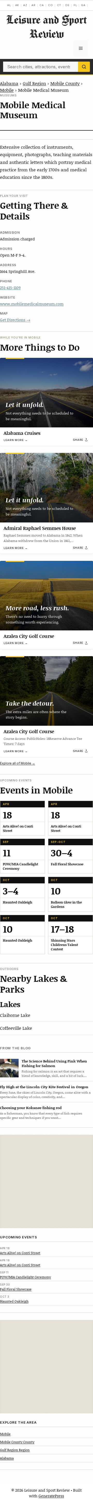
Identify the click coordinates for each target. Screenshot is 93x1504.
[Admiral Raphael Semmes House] (46, 487)
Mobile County (65, 83)
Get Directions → (15, 320)
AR (34, 5)
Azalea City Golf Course (29, 636)
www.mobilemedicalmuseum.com (32, 304)
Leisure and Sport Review (46, 26)
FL (75, 5)
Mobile (7, 90)
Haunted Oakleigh (14, 1301)
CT (59, 5)
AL (9, 5)
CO (50, 5)
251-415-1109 (10, 287)
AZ (25, 5)
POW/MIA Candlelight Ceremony (25, 1277)
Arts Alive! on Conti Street (20, 1252)
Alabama (9, 83)
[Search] (84, 67)
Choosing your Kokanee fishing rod (30, 1107)
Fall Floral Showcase (16, 1289)
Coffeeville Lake (16, 1028)
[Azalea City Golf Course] (46, 595)
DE (67, 5)
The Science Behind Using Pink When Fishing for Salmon (54, 1063)
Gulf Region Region (15, 1450)
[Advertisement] (46, 1181)
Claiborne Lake (15, 1015)
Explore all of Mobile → (17, 763)
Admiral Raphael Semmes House (40, 528)
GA (83, 5)
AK (17, 5)
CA (42, 5)
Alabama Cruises (22, 433)
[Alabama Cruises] (46, 392)
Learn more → (16, 440)
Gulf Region (34, 83)
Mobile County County (17, 1442)
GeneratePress (51, 1496)
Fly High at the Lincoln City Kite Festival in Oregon (44, 1086)
